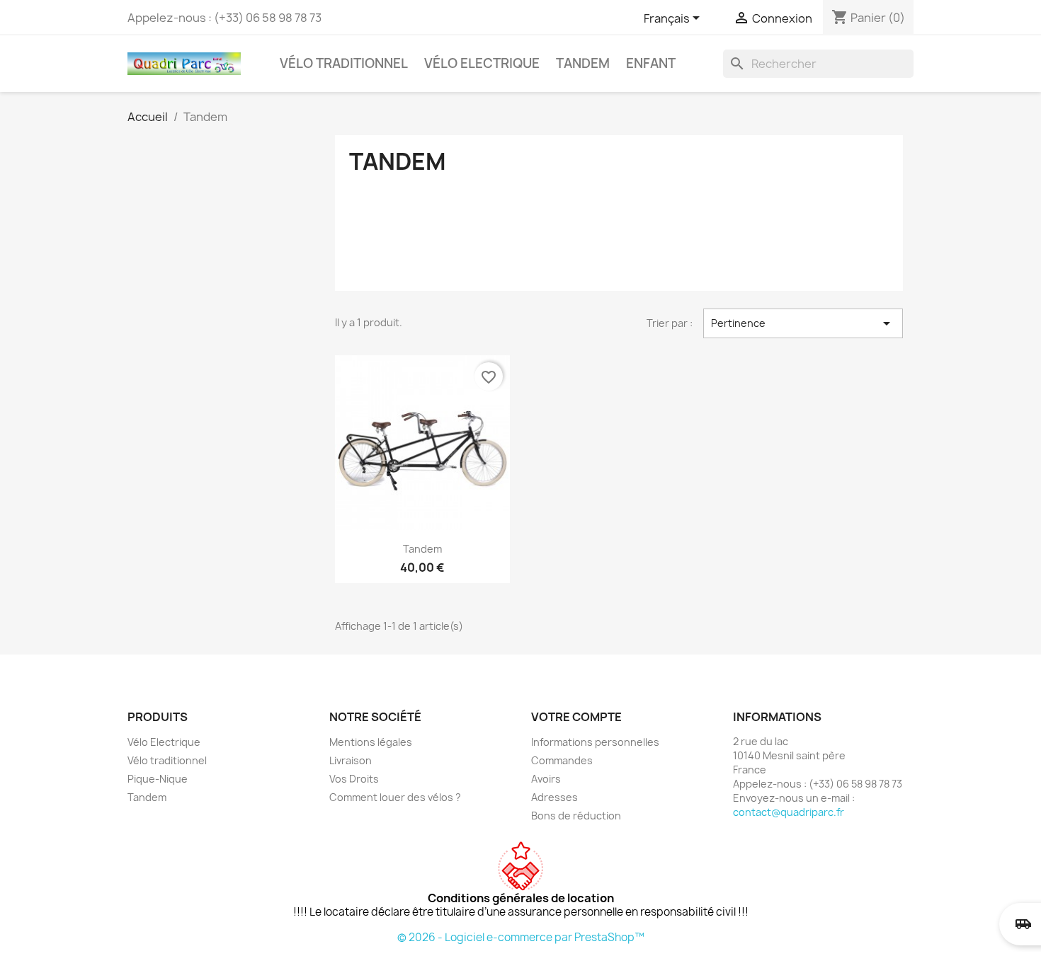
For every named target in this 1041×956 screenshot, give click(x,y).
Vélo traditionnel (344, 63)
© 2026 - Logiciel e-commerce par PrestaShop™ (520, 937)
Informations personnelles (595, 742)
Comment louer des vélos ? (395, 797)
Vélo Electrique (482, 63)
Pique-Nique (157, 778)
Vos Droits (354, 778)
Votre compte (576, 717)
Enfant (651, 63)
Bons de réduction (576, 815)
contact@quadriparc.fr (788, 812)
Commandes (562, 760)
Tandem (583, 63)
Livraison (350, 760)
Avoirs (546, 778)
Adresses (554, 797)
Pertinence (803, 323)
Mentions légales (370, 742)
